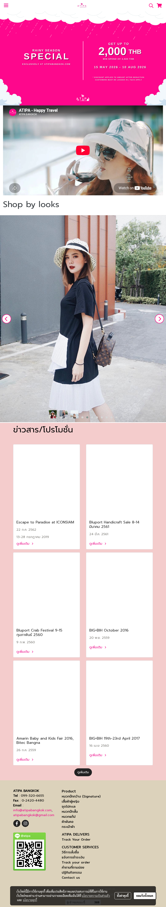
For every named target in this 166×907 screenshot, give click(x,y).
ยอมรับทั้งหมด (144, 895)
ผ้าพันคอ (67, 821)
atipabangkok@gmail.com (33, 815)
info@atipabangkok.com (32, 810)
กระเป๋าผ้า (68, 826)
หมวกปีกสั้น (70, 811)
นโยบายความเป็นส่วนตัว (96, 895)
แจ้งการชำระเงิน (73, 857)
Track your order (76, 862)
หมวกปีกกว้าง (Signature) (81, 796)
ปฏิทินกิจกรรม (72, 872)
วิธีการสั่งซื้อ (70, 852)
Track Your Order (76, 839)
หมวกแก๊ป (69, 816)
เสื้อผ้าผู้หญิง (70, 801)
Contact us (71, 877)
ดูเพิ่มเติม (23, 543)
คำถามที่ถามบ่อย (73, 867)
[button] (150, 5)
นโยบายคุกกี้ (30, 900)
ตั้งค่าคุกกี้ (123, 895)
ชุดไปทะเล (69, 806)
